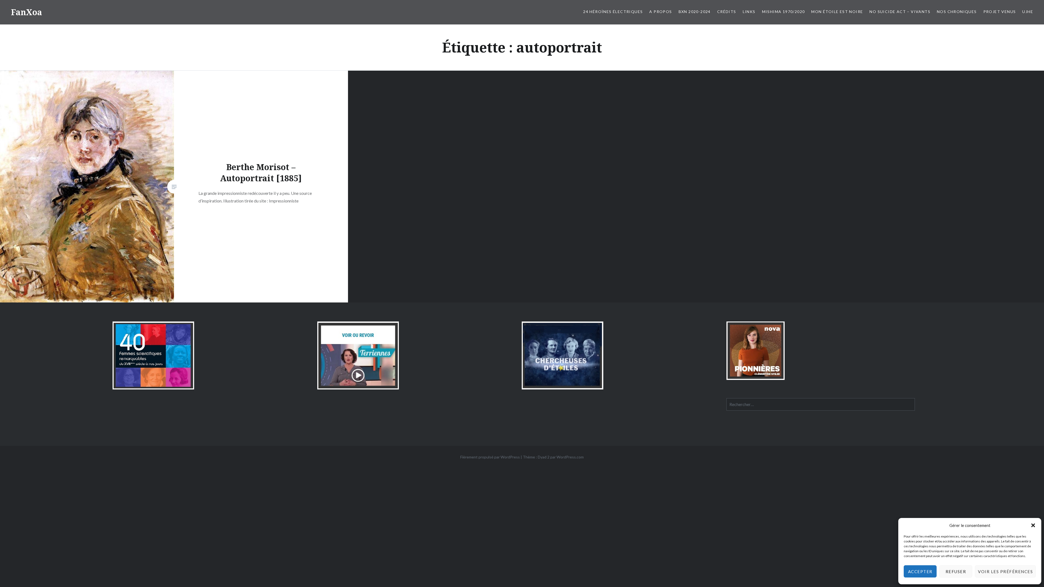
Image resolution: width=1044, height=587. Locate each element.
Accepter (920, 571)
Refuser (956, 571)
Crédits (726, 11)
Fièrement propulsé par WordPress (490, 457)
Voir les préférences (1005, 571)
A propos (660, 11)
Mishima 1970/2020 (783, 11)
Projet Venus (999, 11)
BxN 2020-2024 (695, 11)
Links (749, 11)
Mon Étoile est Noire (837, 11)
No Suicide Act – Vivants (899, 11)
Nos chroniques (957, 11)
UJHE (1027, 11)
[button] (1033, 525)
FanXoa (26, 12)
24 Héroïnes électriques (613, 11)
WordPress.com (570, 457)
